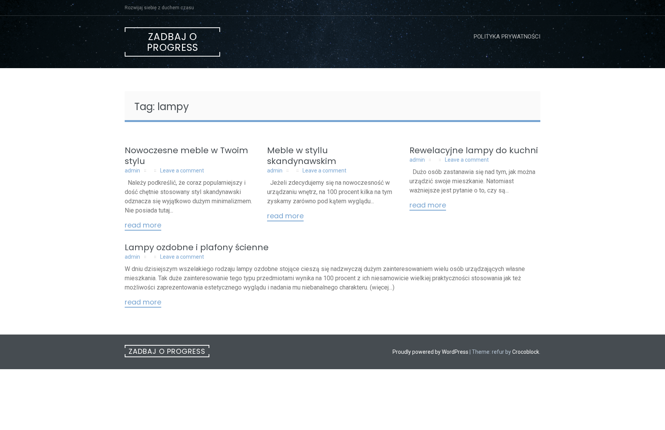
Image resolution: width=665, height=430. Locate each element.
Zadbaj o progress (172, 42)
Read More (143, 225)
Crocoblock (525, 352)
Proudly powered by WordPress (430, 352)
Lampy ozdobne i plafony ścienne (197, 247)
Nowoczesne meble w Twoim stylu (186, 155)
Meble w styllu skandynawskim (301, 155)
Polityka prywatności (507, 36)
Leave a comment (182, 170)
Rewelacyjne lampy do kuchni (473, 150)
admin (132, 170)
